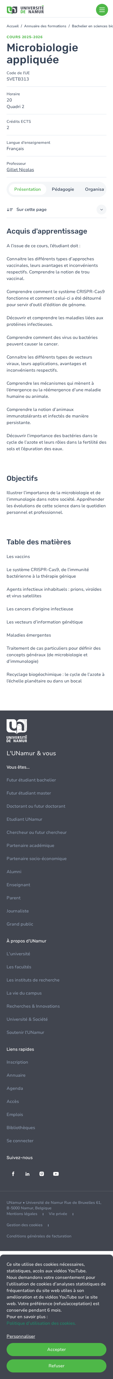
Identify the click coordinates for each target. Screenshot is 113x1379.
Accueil (13, 26)
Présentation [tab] (27, 189)
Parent (14, 898)
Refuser (56, 1366)
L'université (18, 954)
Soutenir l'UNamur (25, 1032)
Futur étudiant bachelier (31, 780)
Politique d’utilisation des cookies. (41, 1323)
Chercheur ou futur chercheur (37, 832)
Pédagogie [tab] (63, 189)
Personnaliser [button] (21, 1336)
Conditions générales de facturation (39, 1236)
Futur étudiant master (29, 793)
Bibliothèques (21, 1128)
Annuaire (16, 1075)
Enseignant (18, 885)
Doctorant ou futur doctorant (36, 806)
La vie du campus (24, 993)
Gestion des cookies (25, 1225)
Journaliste (18, 911)
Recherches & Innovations (33, 1006)
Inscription (17, 1062)
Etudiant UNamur (24, 819)
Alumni (14, 872)
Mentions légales (22, 1213)
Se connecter (20, 1141)
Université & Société (27, 1019)
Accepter (56, 1350)
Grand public (20, 924)
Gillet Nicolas (20, 170)
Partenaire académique (30, 846)
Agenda (15, 1088)
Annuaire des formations (45, 26)
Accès (13, 1102)
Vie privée (58, 1213)
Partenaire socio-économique (37, 859)
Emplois (15, 1115)
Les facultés (19, 967)
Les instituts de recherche (33, 980)
